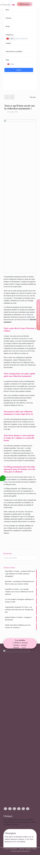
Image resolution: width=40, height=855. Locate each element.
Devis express (24, 4)
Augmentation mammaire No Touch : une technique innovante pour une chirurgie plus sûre (19, 609)
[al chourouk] (23, 645)
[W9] (16, 645)
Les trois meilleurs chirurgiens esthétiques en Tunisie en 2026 (19, 600)
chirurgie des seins (10, 386)
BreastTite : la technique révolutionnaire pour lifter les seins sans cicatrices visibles (19, 583)
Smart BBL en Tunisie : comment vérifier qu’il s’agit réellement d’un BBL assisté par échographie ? (20, 573)
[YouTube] (18, 808)
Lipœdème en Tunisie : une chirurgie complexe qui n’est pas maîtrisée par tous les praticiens (19, 591)
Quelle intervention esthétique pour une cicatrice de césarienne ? (17, 626)
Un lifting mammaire (10, 488)
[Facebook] (5, 808)
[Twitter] (14, 808)
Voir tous (33, 97)
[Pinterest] (23, 808)
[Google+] (9, 808)
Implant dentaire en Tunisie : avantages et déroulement (18, 618)
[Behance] (27, 808)
